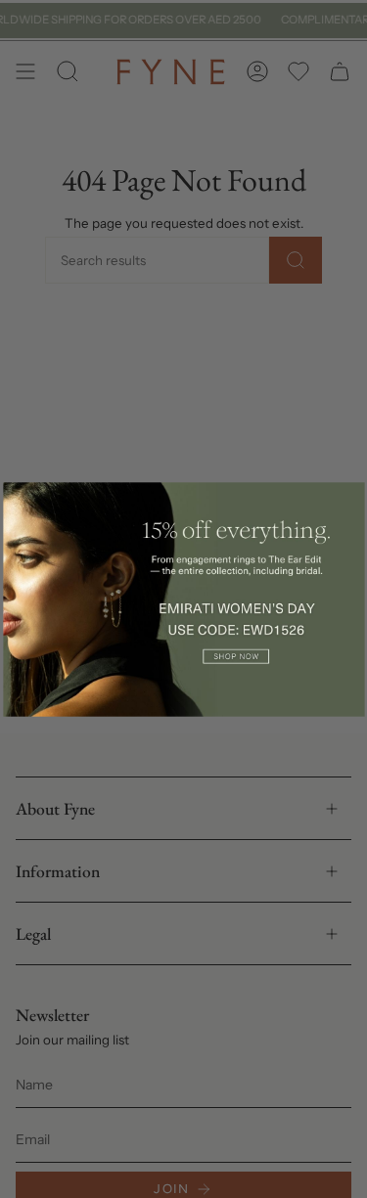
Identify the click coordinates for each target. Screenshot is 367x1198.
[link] (183, 599)
